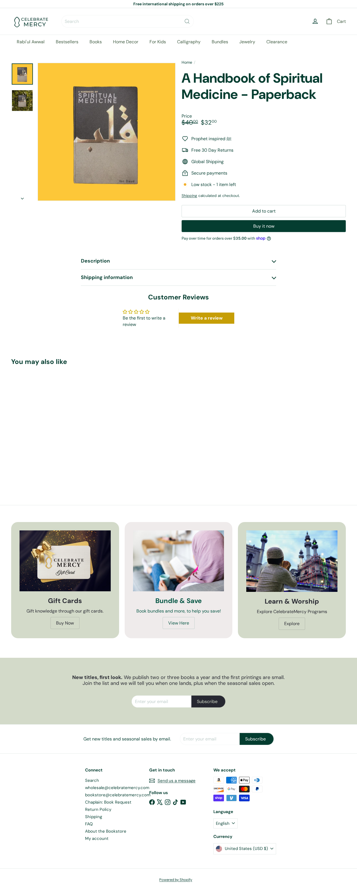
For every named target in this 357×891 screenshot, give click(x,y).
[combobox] (127, 21)
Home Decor (125, 42)
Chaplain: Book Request (108, 802)
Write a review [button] (207, 318)
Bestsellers (67, 42)
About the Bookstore (105, 831)
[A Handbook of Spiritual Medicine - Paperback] (37, 423)
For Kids (157, 42)
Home (187, 62)
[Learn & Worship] (291, 561)
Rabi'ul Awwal (31, 42)
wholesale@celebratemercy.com (117, 787)
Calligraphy (189, 42)
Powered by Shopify (175, 879)
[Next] (22, 197)
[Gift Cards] (65, 560)
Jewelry (247, 42)
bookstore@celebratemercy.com (117, 795)
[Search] (187, 21)
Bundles (220, 42)
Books (96, 42)
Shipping (189, 195)
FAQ (89, 824)
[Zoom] (106, 132)
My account (96, 838)
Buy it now (263, 226)
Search (92, 780)
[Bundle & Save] (178, 560)
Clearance (276, 42)
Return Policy (98, 809)
